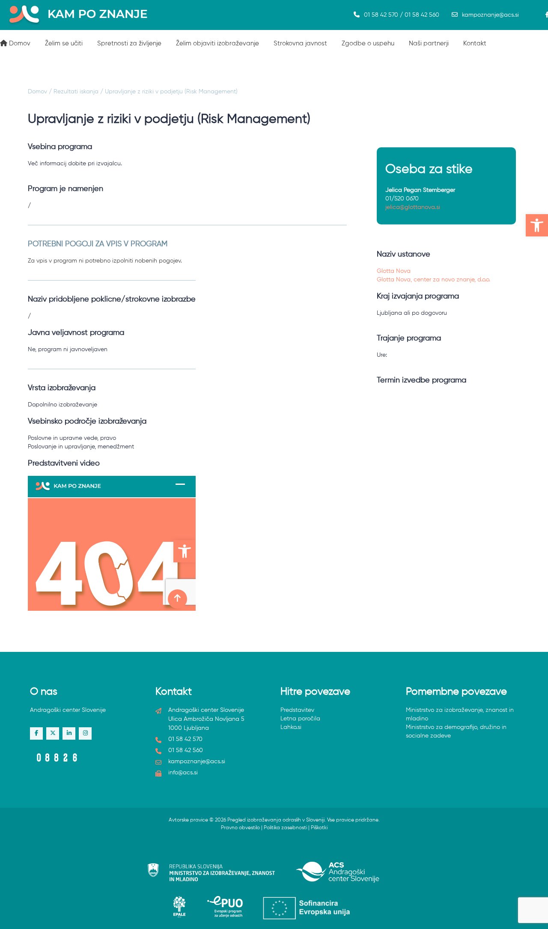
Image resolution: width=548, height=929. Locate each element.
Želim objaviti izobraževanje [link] (217, 43)
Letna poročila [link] (300, 719)
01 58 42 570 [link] (185, 739)
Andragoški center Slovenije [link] (68, 710)
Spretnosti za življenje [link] (129, 43)
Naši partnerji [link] (429, 43)
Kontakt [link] (474, 43)
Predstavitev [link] (297, 710)
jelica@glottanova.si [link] (412, 207)
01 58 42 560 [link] (185, 750)
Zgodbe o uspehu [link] (368, 43)
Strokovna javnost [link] (300, 43)
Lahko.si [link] (290, 727)
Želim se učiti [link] (64, 43)
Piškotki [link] (319, 827)
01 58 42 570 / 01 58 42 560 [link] (401, 15)
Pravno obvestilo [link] (240, 827)
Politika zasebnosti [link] (285, 827)
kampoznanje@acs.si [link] (490, 15)
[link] (537, 225)
